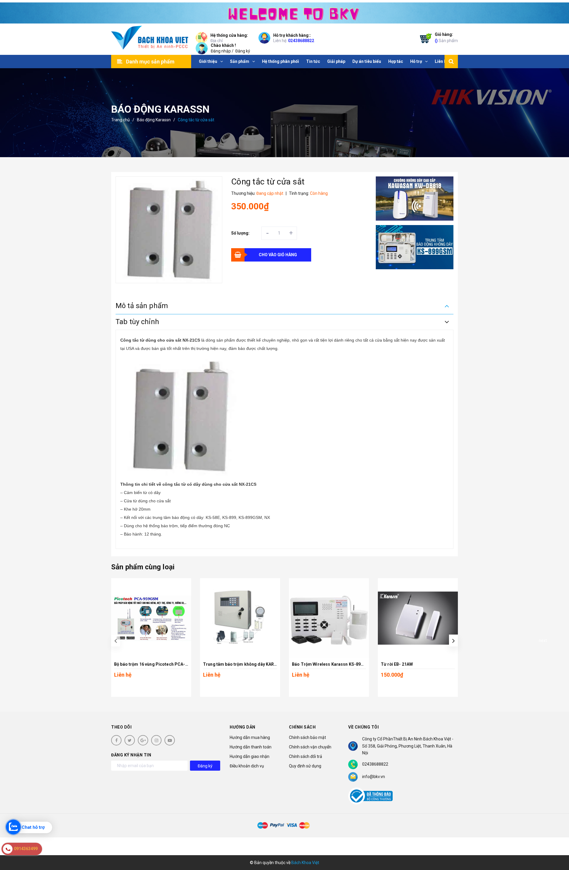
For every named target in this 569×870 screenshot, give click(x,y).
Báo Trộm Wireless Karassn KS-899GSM (332, 664)
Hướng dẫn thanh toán (250, 747)
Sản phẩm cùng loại (143, 567)
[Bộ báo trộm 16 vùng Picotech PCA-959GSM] (151, 618)
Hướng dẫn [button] (242, 727)
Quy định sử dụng (305, 766)
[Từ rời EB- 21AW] (418, 618)
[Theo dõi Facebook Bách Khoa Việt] (116, 740)
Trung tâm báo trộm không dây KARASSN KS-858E (253, 664)
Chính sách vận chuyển (310, 747)
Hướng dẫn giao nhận (249, 756)
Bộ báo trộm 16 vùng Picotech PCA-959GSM (158, 664)
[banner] (284, 12)
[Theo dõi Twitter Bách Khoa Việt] (129, 740)
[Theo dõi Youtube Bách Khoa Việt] (169, 740)
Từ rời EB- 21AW (397, 664)
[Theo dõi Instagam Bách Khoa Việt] (156, 740)
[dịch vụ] (415, 247)
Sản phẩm (446, 37)
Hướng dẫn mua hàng (250, 737)
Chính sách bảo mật (307, 737)
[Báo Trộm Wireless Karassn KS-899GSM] (329, 618)
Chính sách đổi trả (305, 756)
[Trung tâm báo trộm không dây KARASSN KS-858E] (240, 618)
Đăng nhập (221, 51)
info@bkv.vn (373, 776)
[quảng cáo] (415, 198)
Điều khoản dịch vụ (247, 766)
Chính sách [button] (302, 727)
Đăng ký (242, 51)
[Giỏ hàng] (424, 39)
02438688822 (301, 40)
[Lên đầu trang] (557, 838)
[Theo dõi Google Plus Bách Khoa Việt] (143, 740)
